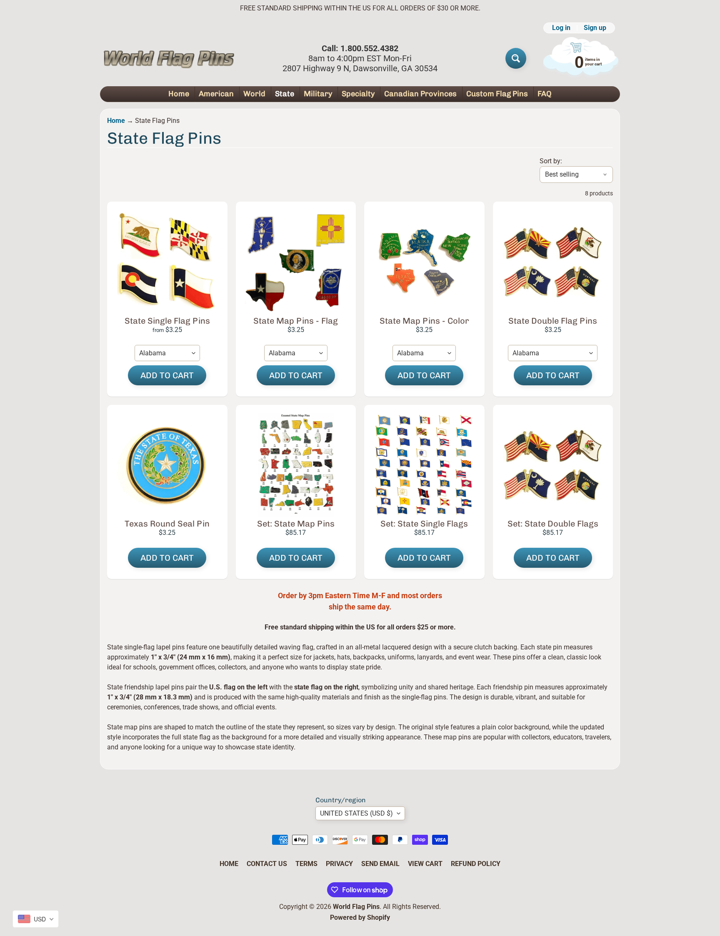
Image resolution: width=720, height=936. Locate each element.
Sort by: (551, 161)
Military (318, 93)
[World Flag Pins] (169, 58)
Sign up (595, 28)
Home (178, 93)
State (284, 93)
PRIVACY (339, 864)
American (216, 93)
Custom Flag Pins (497, 93)
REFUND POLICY (475, 864)
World (254, 93)
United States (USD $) (356, 813)
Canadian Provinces (420, 93)
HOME (229, 864)
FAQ (545, 93)
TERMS (306, 864)
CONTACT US (267, 864)
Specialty (358, 93)
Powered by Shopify (360, 917)
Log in (561, 28)
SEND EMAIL (380, 864)
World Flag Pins (356, 907)
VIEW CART (425, 864)
